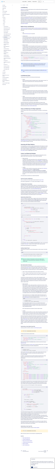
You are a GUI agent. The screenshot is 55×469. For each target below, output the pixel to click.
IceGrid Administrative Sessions (6, 44)
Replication (22, 9)
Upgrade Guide (4, 8)
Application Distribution (6, 42)
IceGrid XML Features (6, 55)
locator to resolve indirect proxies (32, 105)
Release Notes (4, 84)
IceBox (4, 23)
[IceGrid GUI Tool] (3, 64)
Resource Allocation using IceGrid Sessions (7, 39)
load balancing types (28, 33)
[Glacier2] (2, 20)
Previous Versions (34, 1)
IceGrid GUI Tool (5, 64)
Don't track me (35, 467)
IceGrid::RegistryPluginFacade (37, 188)
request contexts (28, 267)
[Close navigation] (12, 5)
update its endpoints (25, 23)
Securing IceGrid (5, 60)
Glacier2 (4, 20)
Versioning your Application (5, 77)
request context (32, 344)
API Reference (29, 1)
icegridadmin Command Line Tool (7, 62)
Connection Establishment (26, 439)
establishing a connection (39, 50)
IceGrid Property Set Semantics (6, 53)
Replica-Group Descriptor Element (27, 440)
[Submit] (43, 1)
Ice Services (3, 17)
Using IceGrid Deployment (7, 29)
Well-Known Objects (25, 443)
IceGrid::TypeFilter (36, 427)
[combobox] (48, 1)
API (22, 198)
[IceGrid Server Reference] (3, 56)
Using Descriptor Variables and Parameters (7, 51)
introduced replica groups (24, 140)
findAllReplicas (40, 160)
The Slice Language (4, 11)
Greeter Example (4, 6)
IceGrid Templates (6, 32)
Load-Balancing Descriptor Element (28, 442)
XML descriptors (41, 193)
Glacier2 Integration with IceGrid (6, 47)
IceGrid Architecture (6, 26)
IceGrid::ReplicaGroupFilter (38, 327)
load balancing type (43, 163)
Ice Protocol (3, 73)
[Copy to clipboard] (20, 26)
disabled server (36, 63)
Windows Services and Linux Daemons (5, 75)
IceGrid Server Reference (6, 56)
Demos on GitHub (24, 1)
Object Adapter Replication (7, 35)
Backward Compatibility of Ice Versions (5, 81)
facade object (25, 319)
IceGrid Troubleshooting (6, 67)
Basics (3, 9)
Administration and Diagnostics (6, 14)
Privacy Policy (33, 464)
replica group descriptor (24, 28)
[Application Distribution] (3, 42)
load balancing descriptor (38, 28)
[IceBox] (2, 23)
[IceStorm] (2, 70)
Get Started (3, 5)
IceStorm (4, 70)
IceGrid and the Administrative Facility (7, 58)
